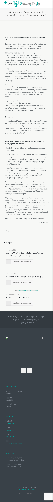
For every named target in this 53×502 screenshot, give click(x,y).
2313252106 (10, 423)
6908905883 (10, 430)
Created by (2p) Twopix (26, 490)
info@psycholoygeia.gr (14, 443)
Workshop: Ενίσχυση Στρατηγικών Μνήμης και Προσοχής (24, 277)
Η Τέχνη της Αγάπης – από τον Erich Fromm (20, 297)
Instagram (31, 493)
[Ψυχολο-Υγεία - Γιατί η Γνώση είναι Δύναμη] (26, 4)
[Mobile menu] (50, 4)
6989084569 (10, 436)
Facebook (21, 493)
